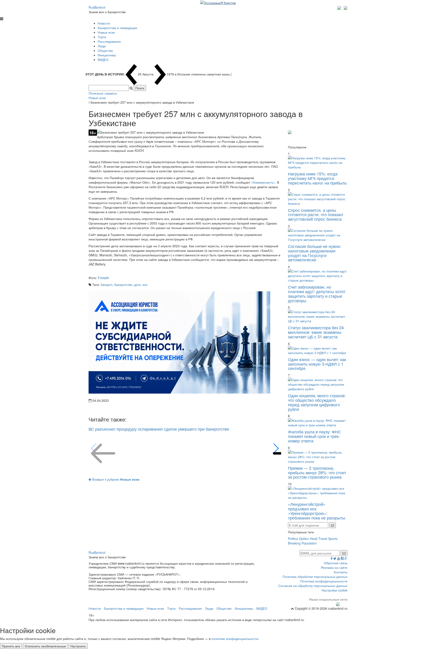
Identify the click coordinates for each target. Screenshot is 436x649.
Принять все (11, 646)
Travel (322, 538)
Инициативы (107, 55)
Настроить (78, 646)
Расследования (109, 41)
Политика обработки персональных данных (314, 576)
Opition (304, 538)
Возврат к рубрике (115, 479)
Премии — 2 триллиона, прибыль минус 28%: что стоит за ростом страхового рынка (317, 472)
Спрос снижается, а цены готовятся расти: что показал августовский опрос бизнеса (315, 214)
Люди (102, 46)
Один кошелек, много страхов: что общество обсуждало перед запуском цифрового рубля (317, 402)
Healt (313, 538)
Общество (105, 50)
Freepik (103, 277)
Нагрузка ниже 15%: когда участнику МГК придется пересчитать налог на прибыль (317, 178)
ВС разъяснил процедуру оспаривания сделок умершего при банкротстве (159, 429)
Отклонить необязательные (45, 646)
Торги (102, 37)
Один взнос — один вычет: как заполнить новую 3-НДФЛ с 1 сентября (317, 363)
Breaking (294, 543)
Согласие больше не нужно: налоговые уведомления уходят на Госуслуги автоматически (314, 252)
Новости (104, 23)
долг (137, 284)
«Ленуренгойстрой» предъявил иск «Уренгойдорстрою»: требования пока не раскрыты (316, 510)
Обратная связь (335, 563)
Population (309, 543)
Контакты (340, 572)
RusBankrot (97, 7)
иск (145, 284)
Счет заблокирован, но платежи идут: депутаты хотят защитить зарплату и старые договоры (316, 293)
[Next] (276, 448)
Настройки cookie (334, 590)
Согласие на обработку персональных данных (312, 585)
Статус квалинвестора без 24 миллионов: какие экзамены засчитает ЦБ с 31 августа (316, 331)
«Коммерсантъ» (263, 182)
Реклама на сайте (334, 567)
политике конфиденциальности (234, 638)
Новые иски (106, 32)
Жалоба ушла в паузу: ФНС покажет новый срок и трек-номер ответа (314, 436)
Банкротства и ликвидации (117, 27)
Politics (293, 538)
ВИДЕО (103, 59)
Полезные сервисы (103, 93)
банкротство (123, 284)
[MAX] (339, 7)
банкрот (106, 284)
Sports (332, 538)
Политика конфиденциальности (323, 581)
